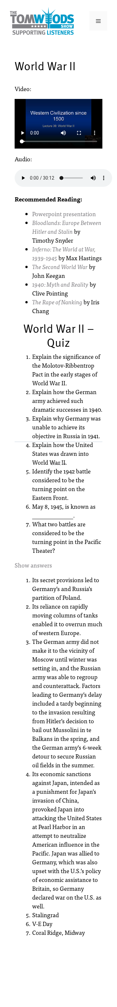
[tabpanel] (58, 260)
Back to (58, 463)
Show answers (33, 565)
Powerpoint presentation (64, 213)
